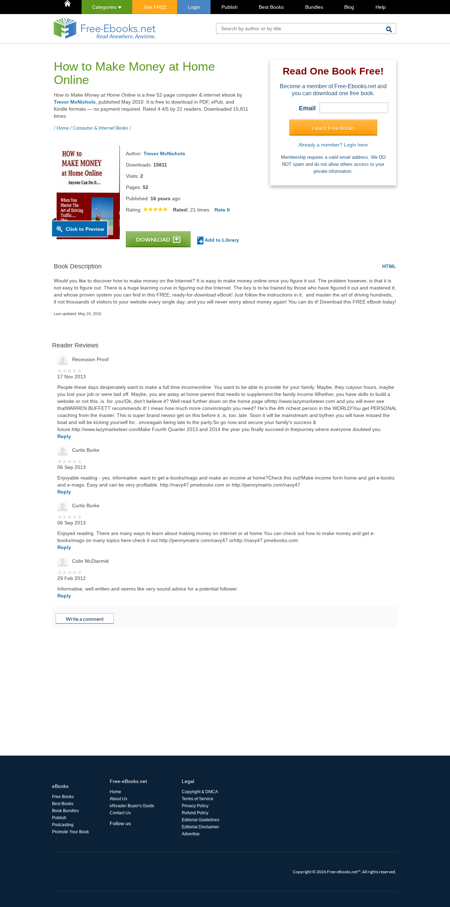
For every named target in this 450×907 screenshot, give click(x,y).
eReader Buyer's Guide (132, 805)
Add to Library (221, 240)
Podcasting (62, 824)
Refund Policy (195, 812)
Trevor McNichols (75, 102)
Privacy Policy (195, 805)
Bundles (314, 7)
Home (115, 791)
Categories (105, 7)
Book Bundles (65, 810)
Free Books (63, 796)
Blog (349, 7)
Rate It (222, 210)
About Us (118, 798)
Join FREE (155, 7)
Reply (64, 436)
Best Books (271, 7)
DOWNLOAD (153, 239)
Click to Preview (85, 229)
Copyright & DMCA (200, 791)
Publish (229, 7)
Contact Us (120, 812)
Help (380, 7)
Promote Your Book (70, 831)
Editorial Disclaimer (200, 826)
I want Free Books (333, 127)
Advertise (191, 833)
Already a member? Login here (333, 145)
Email (307, 108)
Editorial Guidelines (200, 819)
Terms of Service (197, 798)
